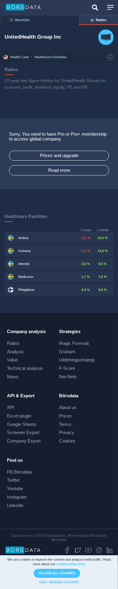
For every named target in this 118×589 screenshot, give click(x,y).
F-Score (67, 368)
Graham (67, 351)
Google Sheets (21, 424)
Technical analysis (25, 368)
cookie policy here (70, 564)
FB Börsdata (19, 471)
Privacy (66, 432)
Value (12, 359)
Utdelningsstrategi (76, 359)
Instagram (17, 496)
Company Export (24, 440)
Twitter (13, 480)
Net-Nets (68, 376)
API (10, 407)
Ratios (13, 343)
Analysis (15, 351)
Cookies (67, 440)
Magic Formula (74, 343)
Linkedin (15, 505)
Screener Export (23, 432)
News (12, 376)
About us (68, 407)
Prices (65, 415)
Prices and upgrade (59, 155)
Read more (59, 170)
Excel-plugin (19, 415)
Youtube (15, 488)
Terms (65, 424)
